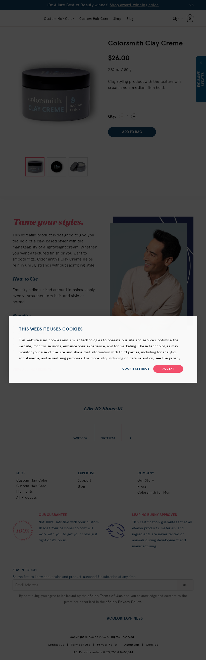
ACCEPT (168, 368)
